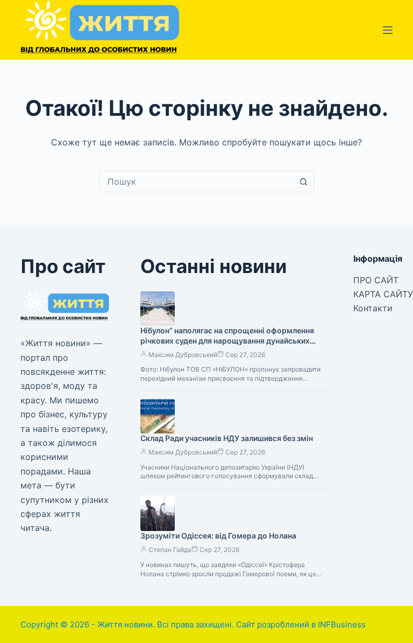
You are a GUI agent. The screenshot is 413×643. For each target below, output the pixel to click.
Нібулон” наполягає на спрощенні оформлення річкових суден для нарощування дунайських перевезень (227, 340)
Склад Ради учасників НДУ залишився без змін (226, 438)
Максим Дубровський (182, 355)
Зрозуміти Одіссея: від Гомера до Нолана (218, 535)
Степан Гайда (169, 550)
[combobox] (196, 181)
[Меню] (388, 30)
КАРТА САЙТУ (383, 294)
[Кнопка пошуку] (303, 181)
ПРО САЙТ (375, 280)
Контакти (373, 308)
